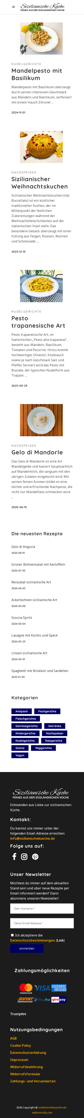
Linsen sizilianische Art (29, 653)
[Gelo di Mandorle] (41, 420)
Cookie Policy (20, 1045)
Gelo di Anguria (23, 546)
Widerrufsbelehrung (26, 1067)
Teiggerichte (43, 748)
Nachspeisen (23, 172)
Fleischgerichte (25, 718)
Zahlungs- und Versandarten (33, 1081)
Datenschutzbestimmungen (32, 940)
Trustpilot (18, 1014)
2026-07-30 (18, 570)
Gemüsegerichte (26, 726)
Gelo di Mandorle (37, 452)
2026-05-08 (18, 606)
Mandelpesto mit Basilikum (36, 74)
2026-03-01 (18, 659)
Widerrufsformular (25, 1074)
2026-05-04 (18, 623)
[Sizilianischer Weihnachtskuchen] (41, 147)
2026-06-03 (18, 588)
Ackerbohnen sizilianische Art (34, 600)
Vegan (19, 755)
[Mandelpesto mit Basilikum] (41, 38)
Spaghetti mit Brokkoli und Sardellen (39, 671)
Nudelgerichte (26, 64)
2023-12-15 (18, 251)
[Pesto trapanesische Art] (41, 286)
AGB (13, 1038)
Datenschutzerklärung (28, 1052)
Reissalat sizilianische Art (31, 582)
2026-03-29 (18, 641)
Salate (19, 748)
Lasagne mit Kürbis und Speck (34, 635)
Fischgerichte (47, 711)
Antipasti (21, 711)
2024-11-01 (18, 112)
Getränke (54, 726)
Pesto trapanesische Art (38, 321)
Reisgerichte (53, 740)
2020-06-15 (19, 507)
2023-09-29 (19, 386)
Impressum (19, 1059)
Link (60, 940)
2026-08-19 (18, 552)
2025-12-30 (18, 677)
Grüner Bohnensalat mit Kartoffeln (38, 564)
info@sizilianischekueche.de (32, 838)
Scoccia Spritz (21, 617)
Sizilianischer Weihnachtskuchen (39, 182)
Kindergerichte (25, 733)
